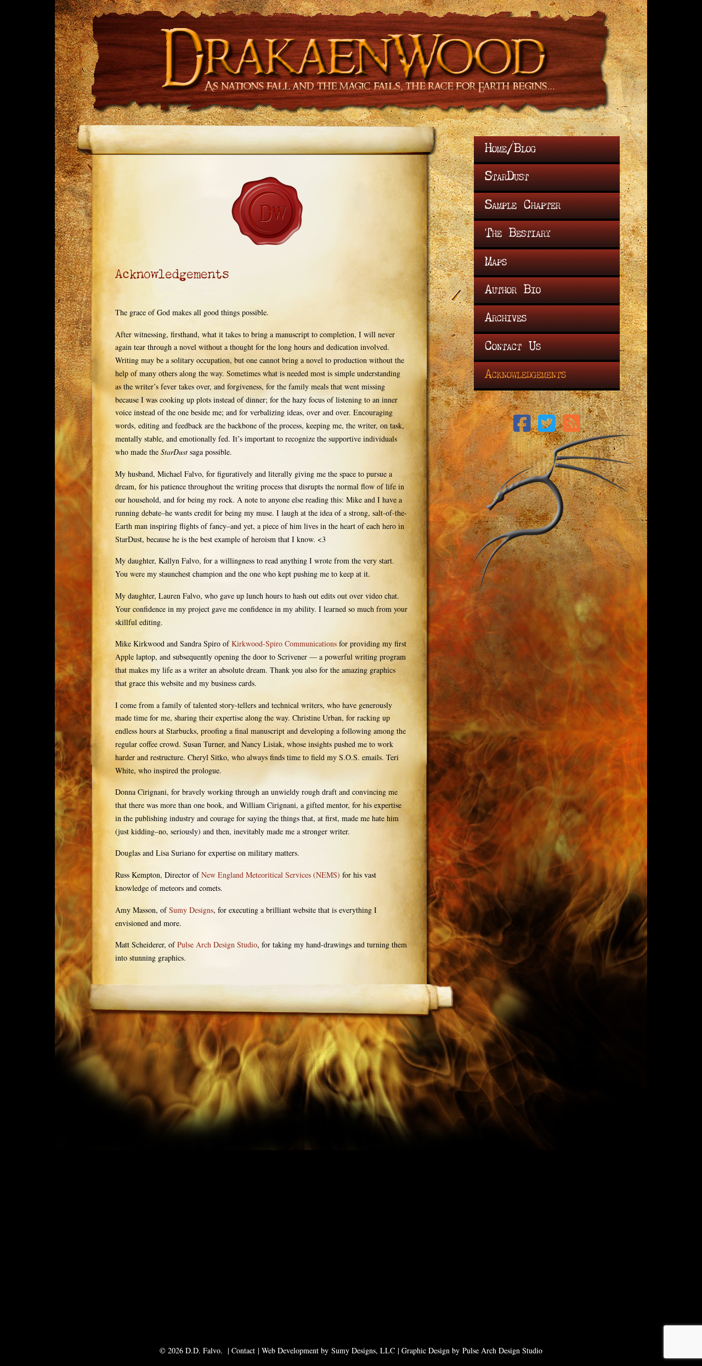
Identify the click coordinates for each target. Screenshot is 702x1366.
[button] (522, 423)
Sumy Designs (191, 910)
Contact (243, 1350)
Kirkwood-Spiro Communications (284, 643)
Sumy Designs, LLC (363, 1350)
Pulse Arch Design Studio (217, 944)
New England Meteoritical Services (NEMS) (270, 874)
